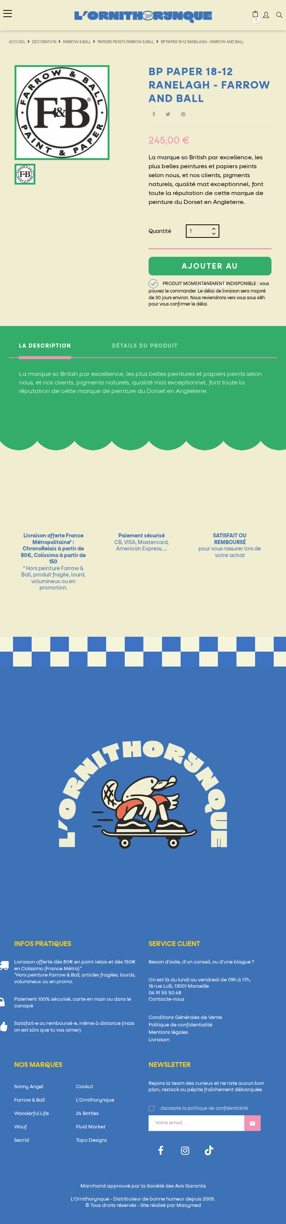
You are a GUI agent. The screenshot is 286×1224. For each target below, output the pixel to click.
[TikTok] (209, 1150)
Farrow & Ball (29, 1100)
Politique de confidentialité (180, 1025)
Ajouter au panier (210, 269)
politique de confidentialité (218, 1108)
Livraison (159, 1040)
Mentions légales (168, 1032)
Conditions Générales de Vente (185, 1017)
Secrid (21, 1140)
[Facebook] (160, 1150)
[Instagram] (185, 1150)
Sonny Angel (28, 1086)
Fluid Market (90, 1127)
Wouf (20, 1127)
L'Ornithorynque (95, 1100)
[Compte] (266, 16)
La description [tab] (45, 346)
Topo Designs (91, 1140)
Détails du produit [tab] (145, 346)
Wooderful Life (31, 1113)
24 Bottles (87, 1113)
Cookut (84, 1086)
